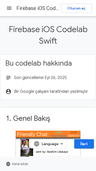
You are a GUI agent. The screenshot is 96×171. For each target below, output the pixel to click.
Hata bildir (16, 164)
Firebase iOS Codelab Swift (47, 8)
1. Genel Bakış (28, 118)
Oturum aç (76, 8)
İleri (84, 144)
